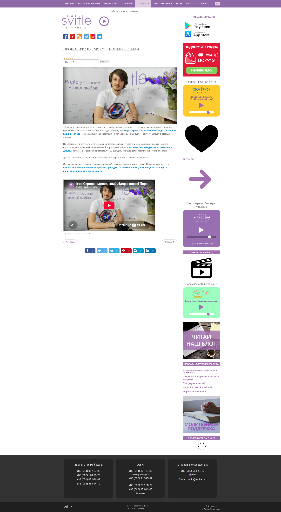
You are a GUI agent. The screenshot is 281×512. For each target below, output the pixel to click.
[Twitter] (100, 36)
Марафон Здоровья (194, 391)
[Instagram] (93, 36)
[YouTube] (72, 36)
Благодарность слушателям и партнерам (200, 371)
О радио (69, 3)
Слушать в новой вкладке (201, 243)
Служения (128, 3)
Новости (144, 3)
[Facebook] (65, 36)
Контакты (191, 3)
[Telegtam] (86, 36)
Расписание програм (89, 3)
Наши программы (163, 3)
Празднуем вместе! (194, 383)
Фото (179, 3)
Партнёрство (111, 3)
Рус (217, 3)
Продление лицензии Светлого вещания (201, 378)
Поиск (204, 3)
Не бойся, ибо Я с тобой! (197, 387)
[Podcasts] (79, 36)
